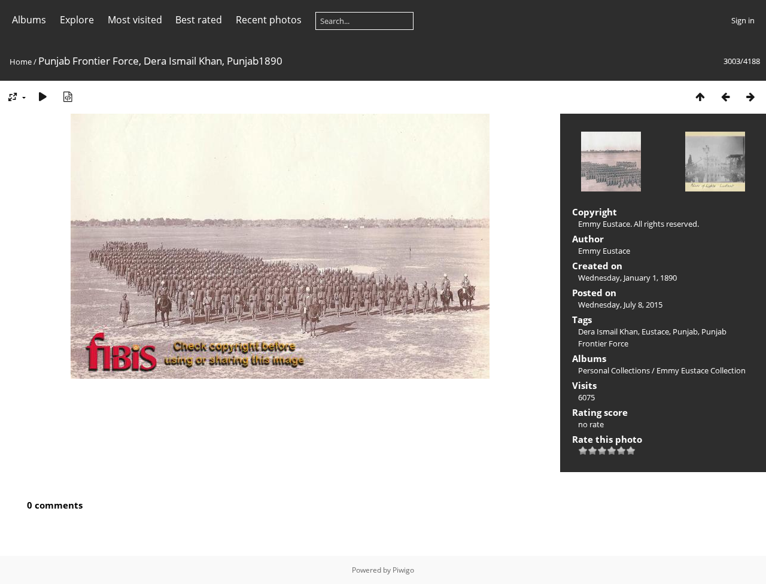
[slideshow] (42, 97)
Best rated (198, 19)
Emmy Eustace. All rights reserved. (638, 223)
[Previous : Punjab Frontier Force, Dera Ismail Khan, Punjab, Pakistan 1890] (725, 97)
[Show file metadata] (67, 97)
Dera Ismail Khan (608, 331)
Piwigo (403, 570)
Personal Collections (614, 370)
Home (21, 61)
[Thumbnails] (700, 97)
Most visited (135, 19)
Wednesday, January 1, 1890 (627, 277)
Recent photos (269, 19)
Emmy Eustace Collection (701, 370)
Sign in (743, 20)
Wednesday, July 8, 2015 (620, 304)
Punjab (685, 331)
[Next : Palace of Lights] (750, 97)
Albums (29, 19)
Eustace (655, 331)
